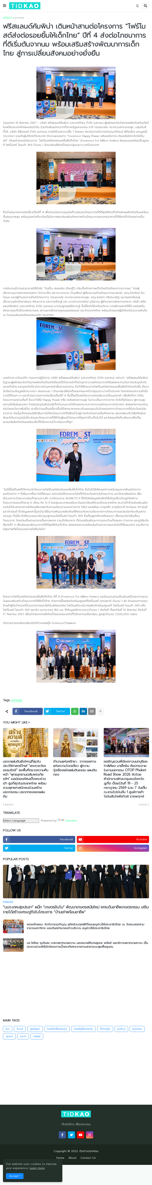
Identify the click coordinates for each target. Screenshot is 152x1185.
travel (36, 1036)
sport (9, 1036)
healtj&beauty (83, 1029)
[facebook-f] (62, 1134)
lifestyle (105, 1029)
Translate (71, 821)
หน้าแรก (7, 17)
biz (8, 1029)
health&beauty (57, 1029)
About (72, 1158)
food (20, 1029)
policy (121, 1029)
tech (23, 1036)
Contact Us (88, 1158)
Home (60, 1158)
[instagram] (89, 1134)
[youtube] (80, 1134)
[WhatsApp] (75, 711)
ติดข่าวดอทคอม (89, 1151)
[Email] (92, 711)
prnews (19, 17)
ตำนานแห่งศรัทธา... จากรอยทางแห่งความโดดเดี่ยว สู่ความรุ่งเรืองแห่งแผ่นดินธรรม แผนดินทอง (75, 768)
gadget (35, 1029)
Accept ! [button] (14, 1176)
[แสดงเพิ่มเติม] (100, 711)
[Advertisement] (76, 985)
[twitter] (71, 1134)
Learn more (37, 1168)
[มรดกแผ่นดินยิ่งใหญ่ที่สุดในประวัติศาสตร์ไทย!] (25, 742)
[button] (4, 5)
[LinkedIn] (83, 711)
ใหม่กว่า (9, 804)
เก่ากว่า (143, 804)
